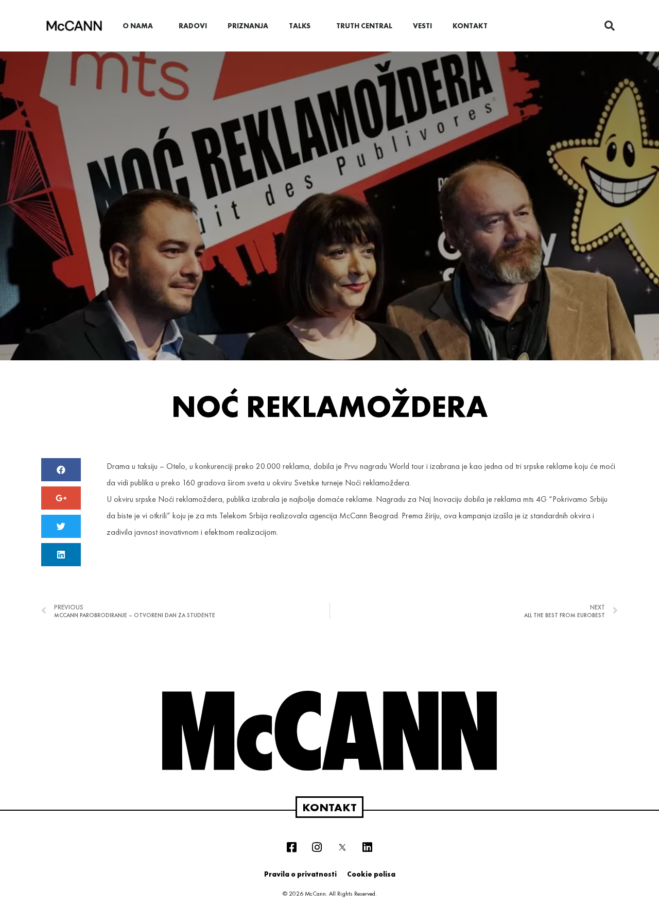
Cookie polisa (371, 874)
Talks (299, 25)
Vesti (422, 25)
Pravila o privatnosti (300, 874)
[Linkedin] (367, 847)
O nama (138, 25)
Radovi (193, 25)
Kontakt (470, 25)
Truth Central (364, 25)
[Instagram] (317, 847)
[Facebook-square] (292, 847)
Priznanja (248, 25)
